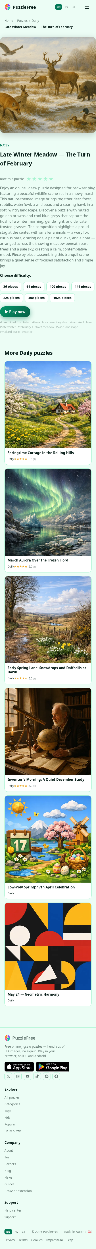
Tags (7, 1111)
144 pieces (83, 286)
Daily (35, 20)
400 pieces (36, 298)
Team (8, 1157)
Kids (7, 1117)
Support (10, 1217)
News (8, 1177)
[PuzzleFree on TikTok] (37, 1076)
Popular (10, 1124)
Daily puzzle (13, 1131)
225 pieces (11, 298)
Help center (12, 1210)
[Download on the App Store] (19, 1067)
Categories (12, 1104)
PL (66, 7)
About (8, 1150)
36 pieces (10, 286)
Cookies (37, 1240)
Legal (70, 1240)
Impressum (54, 1240)
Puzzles (22, 20)
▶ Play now (15, 311)
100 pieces (58, 286)
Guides (9, 1184)
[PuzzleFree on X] (8, 1076)
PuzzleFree (24, 7)
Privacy (9, 1240)
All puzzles (12, 1097)
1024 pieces (62, 298)
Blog (7, 1170)
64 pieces (34, 286)
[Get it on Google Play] (52, 1067)
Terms (23, 1240)
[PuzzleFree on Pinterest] (46, 1076)
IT (74, 7)
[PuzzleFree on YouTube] (27, 1076)
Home (8, 20)
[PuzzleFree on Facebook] (56, 1076)
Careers (10, 1164)
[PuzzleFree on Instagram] (18, 1076)
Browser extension (18, 1191)
